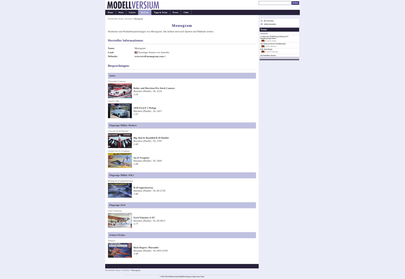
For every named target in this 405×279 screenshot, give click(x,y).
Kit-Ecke (145, 12)
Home (110, 12)
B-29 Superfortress (143, 187)
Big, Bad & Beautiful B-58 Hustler (151, 138)
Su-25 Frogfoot (141, 158)
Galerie (132, 12)
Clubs (186, 12)
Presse (175, 12)
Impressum (196, 276)
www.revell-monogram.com (149, 56)
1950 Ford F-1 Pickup (145, 108)
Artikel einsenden (270, 24)
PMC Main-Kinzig (266, 49)
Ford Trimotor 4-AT (144, 217)
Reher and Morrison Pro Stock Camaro (154, 88)
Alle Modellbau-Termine (268, 55)
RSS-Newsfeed (269, 21)
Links (202, 276)
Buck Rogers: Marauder (146, 247)
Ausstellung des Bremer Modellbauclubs (273, 44)
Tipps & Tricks (160, 12)
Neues (121, 12)
